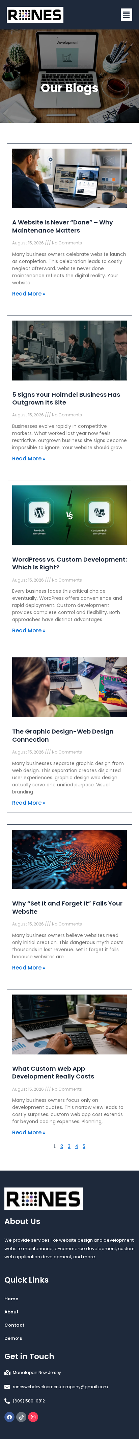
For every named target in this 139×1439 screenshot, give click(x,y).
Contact (14, 1325)
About (11, 1312)
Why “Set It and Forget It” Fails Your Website (67, 907)
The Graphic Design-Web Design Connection (63, 735)
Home (11, 1298)
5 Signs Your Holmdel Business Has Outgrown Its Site (66, 398)
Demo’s (13, 1338)
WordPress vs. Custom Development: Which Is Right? (69, 563)
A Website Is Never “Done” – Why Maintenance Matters (62, 226)
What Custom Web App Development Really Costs (53, 1072)
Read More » (29, 294)
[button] (126, 14)
